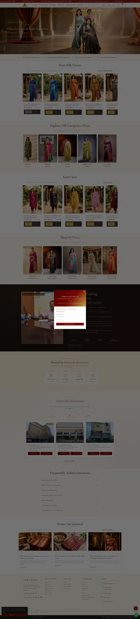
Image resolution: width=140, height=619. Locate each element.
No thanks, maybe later (70, 326)
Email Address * (59, 314)
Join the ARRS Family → (70, 324)
